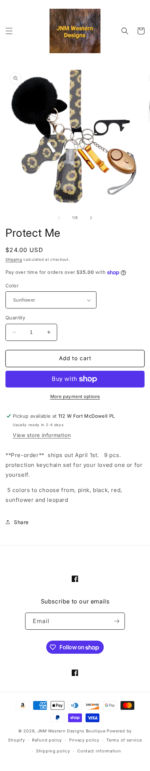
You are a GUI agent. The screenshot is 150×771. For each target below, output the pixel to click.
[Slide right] (91, 218)
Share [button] (21, 522)
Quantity (15, 317)
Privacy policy (84, 740)
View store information (42, 435)
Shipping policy (53, 751)
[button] (9, 31)
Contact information (99, 751)
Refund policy (47, 740)
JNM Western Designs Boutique (72, 730)
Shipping (13, 259)
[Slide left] (59, 218)
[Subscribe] (116, 621)
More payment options (75, 396)
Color (12, 285)
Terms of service (124, 740)
